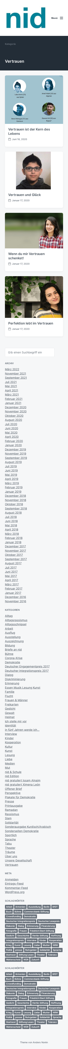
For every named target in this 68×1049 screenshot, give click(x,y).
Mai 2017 (11, 576)
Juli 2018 (11, 517)
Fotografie (11, 930)
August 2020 (13, 420)
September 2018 (16, 508)
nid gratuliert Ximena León (22, 784)
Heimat (10, 717)
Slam (8, 818)
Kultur (9, 746)
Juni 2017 (11, 571)
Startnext (11, 954)
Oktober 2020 (14, 415)
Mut (7, 767)
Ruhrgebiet (31, 950)
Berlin (47, 906)
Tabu (8, 843)
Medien (10, 763)
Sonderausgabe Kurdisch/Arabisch (28, 826)
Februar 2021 (13, 399)
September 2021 (16, 377)
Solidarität (11, 822)
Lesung (10, 755)
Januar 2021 (13, 403)
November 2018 (15, 500)
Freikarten (11, 704)
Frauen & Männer (16, 700)
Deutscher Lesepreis (49, 921)
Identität (10, 725)
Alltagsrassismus (16, 620)
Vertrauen (11, 864)
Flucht (9, 696)
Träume (10, 852)
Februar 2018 (13, 538)
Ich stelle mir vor (16, 721)
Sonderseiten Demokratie (22, 831)
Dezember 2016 (15, 597)
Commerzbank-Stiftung (36, 911)
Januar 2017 (13, 593)
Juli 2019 (11, 466)
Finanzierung (48, 926)
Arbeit (9, 628)
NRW (55, 945)
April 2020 (12, 436)
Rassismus (12, 814)
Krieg (9, 945)
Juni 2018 (11, 521)
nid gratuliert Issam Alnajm (22, 780)
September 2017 (16, 559)
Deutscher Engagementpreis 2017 (27, 666)
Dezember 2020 (15, 407)
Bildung (10, 645)
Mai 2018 (11, 525)
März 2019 (12, 483)
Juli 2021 (11, 382)
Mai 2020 (11, 432)
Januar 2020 (13, 445)
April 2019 (11, 479)
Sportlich (11, 835)
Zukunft (35, 959)
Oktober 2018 (14, 504)
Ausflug (10, 632)
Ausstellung (12, 637)
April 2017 (11, 580)
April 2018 (11, 529)
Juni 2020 (11, 428)
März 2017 (12, 584)
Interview (11, 734)
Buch (9, 911)
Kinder (9, 738)
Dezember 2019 (15, 449)
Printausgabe (14, 805)
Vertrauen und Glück (24, 195)
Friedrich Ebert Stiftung (42, 930)
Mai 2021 (11, 386)
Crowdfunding (13, 916)
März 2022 (12, 369)
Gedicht (10, 708)
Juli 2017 (11, 567)
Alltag (9, 616)
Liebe (8, 759)
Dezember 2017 (15, 546)
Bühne (9, 654)
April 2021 (11, 390)
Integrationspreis (15, 940)
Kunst (8, 750)
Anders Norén (40, 1042)
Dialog (9, 675)
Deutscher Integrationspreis (20, 921)
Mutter (46, 945)
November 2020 (16, 411)
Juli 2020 (11, 424)
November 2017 (15, 550)
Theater (10, 848)
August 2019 (13, 462)
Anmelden (11, 879)
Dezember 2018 (15, 495)
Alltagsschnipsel (15, 624)
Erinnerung (12, 683)
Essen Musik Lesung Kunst (22, 687)
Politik (9, 950)
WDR (25, 959)
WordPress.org (14, 892)
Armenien (20, 906)
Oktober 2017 (14, 555)
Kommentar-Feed (16, 888)
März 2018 (12, 533)
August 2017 (13, 563)
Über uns (11, 856)
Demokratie (12, 662)
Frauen (23, 930)
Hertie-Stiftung (40, 935)
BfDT (55, 906)
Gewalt (9, 713)
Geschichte (23, 935)
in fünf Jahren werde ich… (22, 729)
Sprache (10, 839)
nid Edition (12, 776)
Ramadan (11, 810)
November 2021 (15, 373)
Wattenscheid (13, 959)
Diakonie (10, 926)
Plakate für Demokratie (20, 797)
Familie (9, 691)
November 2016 (15, 601)
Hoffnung (56, 935)
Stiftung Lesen (26, 954)
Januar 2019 (13, 491)
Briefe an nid (13, 649)
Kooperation (13, 742)
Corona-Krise (13, 658)
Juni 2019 (11, 470)
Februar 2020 (14, 441)
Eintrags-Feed (14, 883)
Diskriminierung (15, 679)
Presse (9, 801)
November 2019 (15, 453)
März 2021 (12, 394)
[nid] (26, 17)
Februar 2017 (13, 588)
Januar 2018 (13, 542)
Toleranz (52, 954)
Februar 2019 (14, 487)
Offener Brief (13, 789)
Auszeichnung (14, 641)
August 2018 (13, 512)
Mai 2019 (11, 474)
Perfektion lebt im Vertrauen (30, 323)
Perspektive (12, 793)
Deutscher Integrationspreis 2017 (27, 670)
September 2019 (16, 458)
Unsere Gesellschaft (18, 860)
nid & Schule (13, 772)
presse (18, 950)
